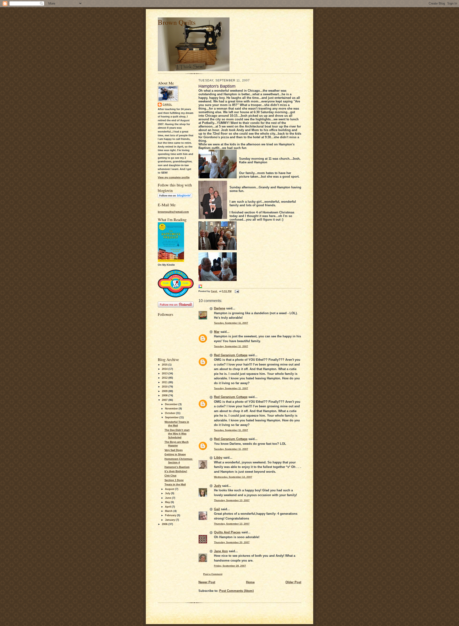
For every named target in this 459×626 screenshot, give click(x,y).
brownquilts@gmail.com (173, 211)
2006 (165, 524)
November (172, 408)
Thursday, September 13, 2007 (232, 500)
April (168, 506)
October (170, 413)
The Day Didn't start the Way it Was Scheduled (177, 434)
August (170, 489)
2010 (165, 386)
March (169, 510)
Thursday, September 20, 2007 (232, 542)
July (168, 493)
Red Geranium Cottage (230, 355)
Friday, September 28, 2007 (230, 565)
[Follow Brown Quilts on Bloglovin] (175, 197)
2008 (165, 395)
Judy (217, 486)
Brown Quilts (177, 22)
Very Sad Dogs (173, 450)
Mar (216, 332)
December (171, 404)
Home (250, 582)
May (168, 502)
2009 (165, 391)
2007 (165, 399)
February (171, 515)
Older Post (293, 582)
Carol (167, 104)
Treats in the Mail (175, 484)
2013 (165, 373)
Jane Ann (221, 551)
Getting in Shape (175, 454)
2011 (165, 382)
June (168, 497)
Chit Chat (170, 475)
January (170, 519)
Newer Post (206, 582)
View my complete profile (174, 177)
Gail (217, 509)
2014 (165, 368)
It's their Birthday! (175, 471)
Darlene (219, 308)
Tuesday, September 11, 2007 (231, 323)
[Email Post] (237, 291)
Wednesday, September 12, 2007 (233, 477)
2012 (165, 377)
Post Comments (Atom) (236, 591)
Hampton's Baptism (177, 467)
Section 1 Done (174, 480)
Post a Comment (212, 574)
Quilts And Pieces (227, 532)
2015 (165, 364)
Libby (218, 457)
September (172, 417)
